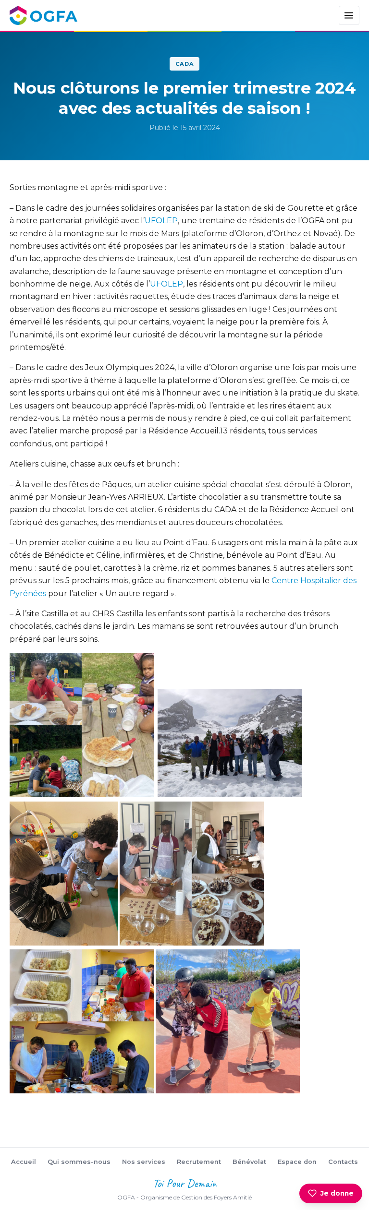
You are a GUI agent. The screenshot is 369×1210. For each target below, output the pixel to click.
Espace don (297, 1161)
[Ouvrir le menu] (349, 15)
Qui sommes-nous (79, 1161)
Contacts (343, 1161)
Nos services (143, 1161)
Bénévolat (249, 1161)
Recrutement (199, 1161)
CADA (184, 63)
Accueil (23, 1161)
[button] (82, 725)
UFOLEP (161, 220)
